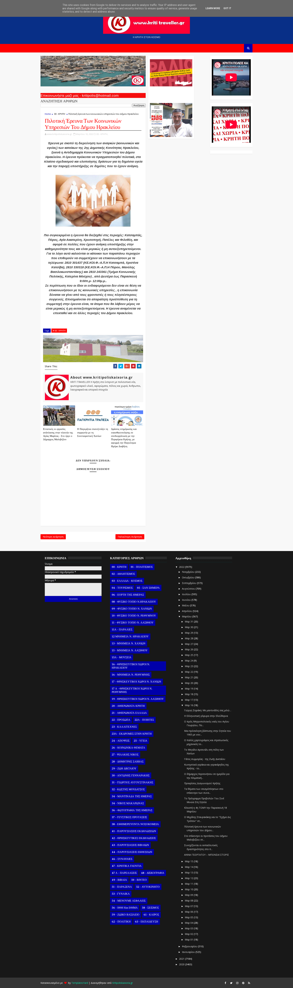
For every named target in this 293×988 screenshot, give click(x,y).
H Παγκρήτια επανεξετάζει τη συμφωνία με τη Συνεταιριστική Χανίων (92, 432)
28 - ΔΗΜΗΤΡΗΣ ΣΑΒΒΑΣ (128, 761)
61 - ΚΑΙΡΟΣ (151, 914)
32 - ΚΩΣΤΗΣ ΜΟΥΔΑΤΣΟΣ (128, 789)
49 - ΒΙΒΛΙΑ (119, 880)
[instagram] (237, 982)
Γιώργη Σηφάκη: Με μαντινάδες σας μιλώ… (207, 710)
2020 (182, 964)
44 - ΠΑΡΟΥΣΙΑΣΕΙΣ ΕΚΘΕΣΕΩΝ (132, 852)
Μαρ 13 (189, 872)
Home (48, 113)
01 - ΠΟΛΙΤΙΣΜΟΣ (142, 567)
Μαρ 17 (189, 699)
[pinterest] (243, 982)
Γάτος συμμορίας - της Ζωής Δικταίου (204, 759)
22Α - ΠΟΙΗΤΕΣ (144, 720)
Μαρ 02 (189, 934)
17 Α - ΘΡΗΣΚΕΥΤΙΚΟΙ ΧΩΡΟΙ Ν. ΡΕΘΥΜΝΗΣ (132, 690)
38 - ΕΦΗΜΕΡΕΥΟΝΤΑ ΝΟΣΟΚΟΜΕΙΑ (135, 824)
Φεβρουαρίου (190, 946)
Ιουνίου (186, 599)
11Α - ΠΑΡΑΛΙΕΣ (122, 629)
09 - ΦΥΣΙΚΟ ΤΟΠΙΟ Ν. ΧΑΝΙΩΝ (132, 608)
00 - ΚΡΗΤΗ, (102, 134)
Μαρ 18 (189, 694)
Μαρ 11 (189, 883)
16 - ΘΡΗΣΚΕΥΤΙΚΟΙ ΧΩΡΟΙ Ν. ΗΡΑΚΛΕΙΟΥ (131, 666)
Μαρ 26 (189, 649)
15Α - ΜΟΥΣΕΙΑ (121, 657)
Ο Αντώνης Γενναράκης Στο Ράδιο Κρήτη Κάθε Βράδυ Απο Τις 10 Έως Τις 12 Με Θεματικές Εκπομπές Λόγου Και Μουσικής (170, 93)
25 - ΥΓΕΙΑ (140, 740)
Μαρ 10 (189, 889)
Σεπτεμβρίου (189, 583)
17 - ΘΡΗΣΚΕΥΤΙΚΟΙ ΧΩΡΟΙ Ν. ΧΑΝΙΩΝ (136, 681)
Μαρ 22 (189, 671)
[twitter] (231, 982)
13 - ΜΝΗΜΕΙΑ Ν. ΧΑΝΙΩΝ (128, 643)
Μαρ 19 (189, 688)
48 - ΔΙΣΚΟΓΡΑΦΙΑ (152, 873)
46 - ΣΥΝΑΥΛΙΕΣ (122, 859)
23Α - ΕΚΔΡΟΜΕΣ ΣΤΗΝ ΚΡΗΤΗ (132, 733)
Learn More (213, 8)
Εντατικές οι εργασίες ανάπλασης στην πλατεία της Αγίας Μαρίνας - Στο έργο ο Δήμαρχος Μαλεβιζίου (58, 434)
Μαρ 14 (189, 867)
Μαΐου (186, 605)
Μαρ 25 (189, 655)
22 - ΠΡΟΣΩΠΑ (121, 720)
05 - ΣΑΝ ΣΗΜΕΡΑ (148, 588)
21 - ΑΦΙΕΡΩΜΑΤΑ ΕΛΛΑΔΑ (129, 713)
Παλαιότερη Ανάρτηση (130, 536)
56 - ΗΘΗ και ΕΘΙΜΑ (125, 907)
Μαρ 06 (189, 911)
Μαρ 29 (189, 632)
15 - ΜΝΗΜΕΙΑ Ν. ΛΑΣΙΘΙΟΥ (130, 650)
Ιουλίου (186, 594)
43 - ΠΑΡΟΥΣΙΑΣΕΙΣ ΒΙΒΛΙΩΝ (130, 845)
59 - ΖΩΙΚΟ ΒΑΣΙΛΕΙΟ (125, 914)
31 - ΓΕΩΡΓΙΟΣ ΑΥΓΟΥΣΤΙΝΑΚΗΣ (132, 782)
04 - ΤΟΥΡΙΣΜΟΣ (122, 588)
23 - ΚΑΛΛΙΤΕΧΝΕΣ (124, 727)
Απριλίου (187, 611)
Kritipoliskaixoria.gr (122, 982)
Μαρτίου (187, 616)
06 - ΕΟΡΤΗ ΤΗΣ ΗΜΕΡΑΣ (128, 594)
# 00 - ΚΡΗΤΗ (59, 330)
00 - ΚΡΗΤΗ (59, 113)
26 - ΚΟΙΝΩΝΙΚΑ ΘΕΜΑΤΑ (128, 747)
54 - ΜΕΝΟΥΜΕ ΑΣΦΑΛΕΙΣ (129, 900)
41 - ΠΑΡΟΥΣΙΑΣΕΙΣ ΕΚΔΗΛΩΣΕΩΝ (134, 831)
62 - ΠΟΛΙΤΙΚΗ (121, 921)
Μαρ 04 (189, 922)
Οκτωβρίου (188, 577)
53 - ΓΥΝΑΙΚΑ (121, 894)
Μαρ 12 (189, 878)
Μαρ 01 (189, 939)
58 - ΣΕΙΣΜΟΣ (150, 907)
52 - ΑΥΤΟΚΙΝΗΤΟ (148, 887)
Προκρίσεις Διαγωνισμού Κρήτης (202, 783)
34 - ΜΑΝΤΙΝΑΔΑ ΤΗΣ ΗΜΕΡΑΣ (132, 796)
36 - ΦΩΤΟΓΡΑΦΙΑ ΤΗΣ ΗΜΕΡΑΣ (132, 810)
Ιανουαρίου (189, 952)
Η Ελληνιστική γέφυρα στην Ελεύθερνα (206, 715)
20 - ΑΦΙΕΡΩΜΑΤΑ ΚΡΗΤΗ (128, 706)
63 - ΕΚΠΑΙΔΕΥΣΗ (146, 921)
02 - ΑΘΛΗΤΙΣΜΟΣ (123, 574)
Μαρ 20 (189, 683)
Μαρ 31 (189, 621)
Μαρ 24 (189, 660)
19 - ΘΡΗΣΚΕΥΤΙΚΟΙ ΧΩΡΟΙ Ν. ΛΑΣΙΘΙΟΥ (138, 699)
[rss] (249, 982)
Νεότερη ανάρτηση (53, 536)
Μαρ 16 (189, 705)
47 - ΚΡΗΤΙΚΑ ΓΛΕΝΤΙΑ (127, 866)
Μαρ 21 (189, 677)
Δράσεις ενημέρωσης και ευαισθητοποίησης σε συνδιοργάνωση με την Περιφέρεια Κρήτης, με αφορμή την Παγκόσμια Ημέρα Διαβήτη (124, 437)
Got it (227, 8)
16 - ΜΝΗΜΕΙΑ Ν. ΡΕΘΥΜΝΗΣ (131, 674)
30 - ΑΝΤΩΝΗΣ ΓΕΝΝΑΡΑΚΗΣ (131, 775)
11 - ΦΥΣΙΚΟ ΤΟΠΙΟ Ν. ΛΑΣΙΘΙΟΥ (133, 622)
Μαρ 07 (189, 906)
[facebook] (225, 982)
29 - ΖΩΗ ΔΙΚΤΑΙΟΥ (124, 768)
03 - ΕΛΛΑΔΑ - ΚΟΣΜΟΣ (127, 581)
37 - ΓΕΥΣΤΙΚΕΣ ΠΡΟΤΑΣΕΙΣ (129, 817)
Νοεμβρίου (188, 571)
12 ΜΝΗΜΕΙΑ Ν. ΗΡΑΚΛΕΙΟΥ (130, 636)
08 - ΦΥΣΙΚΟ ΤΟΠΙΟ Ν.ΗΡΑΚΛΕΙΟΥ (134, 601)
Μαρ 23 (189, 666)
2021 (182, 958)
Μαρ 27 (189, 644)
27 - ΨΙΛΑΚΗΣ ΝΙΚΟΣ (125, 754)
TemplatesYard (79, 982)
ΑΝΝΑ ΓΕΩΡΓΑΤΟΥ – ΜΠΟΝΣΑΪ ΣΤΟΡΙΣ (206, 854)
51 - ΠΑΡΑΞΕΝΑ (122, 887)
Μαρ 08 (189, 900)
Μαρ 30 (189, 627)
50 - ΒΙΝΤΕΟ (139, 880)
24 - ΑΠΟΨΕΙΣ (121, 740)
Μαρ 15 (189, 861)
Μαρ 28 (189, 638)
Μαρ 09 (189, 895)
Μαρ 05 (189, 917)
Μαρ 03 (189, 928)
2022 (182, 566)
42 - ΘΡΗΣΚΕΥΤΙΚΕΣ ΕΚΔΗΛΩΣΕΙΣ (134, 838)
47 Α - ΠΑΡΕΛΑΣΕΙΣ (124, 873)
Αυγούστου (189, 588)
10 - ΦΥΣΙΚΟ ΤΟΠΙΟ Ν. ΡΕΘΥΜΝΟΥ (134, 615)
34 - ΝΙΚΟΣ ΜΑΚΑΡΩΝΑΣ (128, 803)
